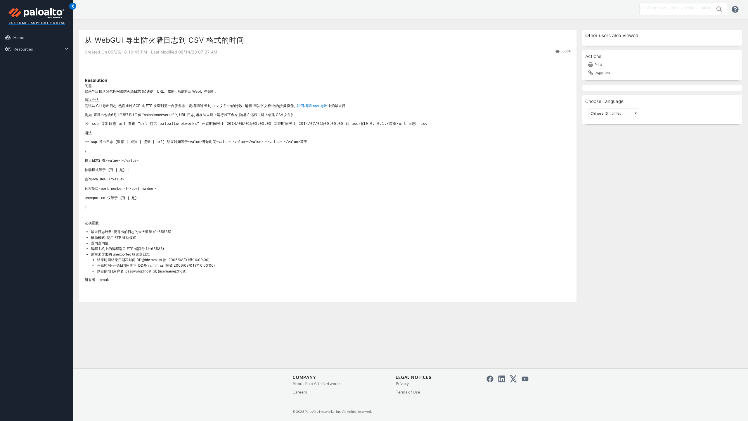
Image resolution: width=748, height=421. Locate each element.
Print (598, 65)
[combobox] (674, 7)
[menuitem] (36, 37)
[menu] (36, 43)
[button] (719, 9)
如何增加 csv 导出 (312, 105)
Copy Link (602, 73)
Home (18, 37)
